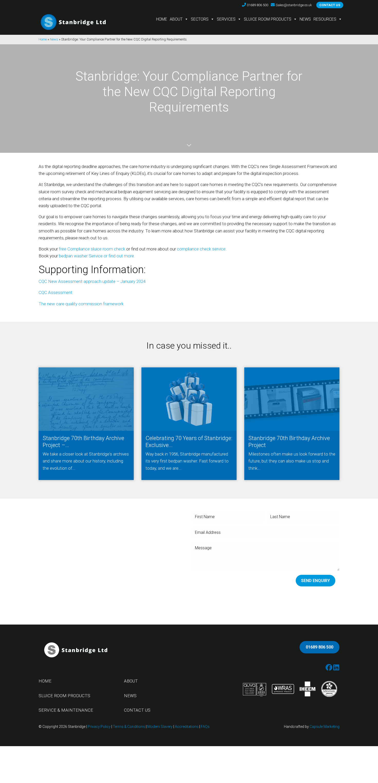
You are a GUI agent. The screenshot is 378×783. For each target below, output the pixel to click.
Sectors (200, 19)
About (176, 19)
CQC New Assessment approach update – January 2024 (92, 281)
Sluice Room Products (267, 19)
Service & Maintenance (66, 710)
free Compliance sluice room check (92, 248)
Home (161, 19)
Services (226, 19)
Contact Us (137, 710)
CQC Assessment (56, 292)
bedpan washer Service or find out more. (97, 255)
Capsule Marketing (324, 727)
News (305, 19)
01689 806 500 (319, 647)
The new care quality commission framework (81, 303)
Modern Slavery (160, 727)
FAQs (205, 727)
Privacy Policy (99, 727)
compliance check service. (202, 248)
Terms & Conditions (129, 727)
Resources (324, 19)
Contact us (329, 5)
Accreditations (187, 727)
